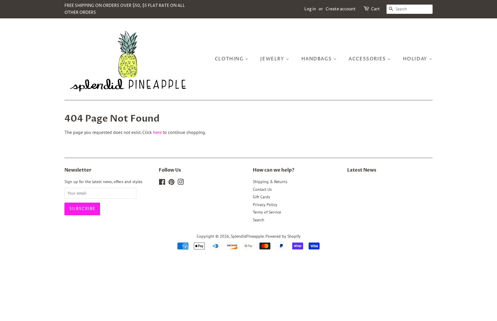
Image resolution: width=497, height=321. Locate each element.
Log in (310, 9)
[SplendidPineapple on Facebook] (162, 183)
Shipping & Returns (270, 181)
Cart (375, 9)
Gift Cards (261, 196)
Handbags (317, 59)
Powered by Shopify (283, 236)
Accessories (368, 59)
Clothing (230, 59)
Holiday (416, 59)
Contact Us (262, 189)
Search (258, 219)
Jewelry (273, 59)
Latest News (361, 170)
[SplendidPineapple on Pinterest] (171, 183)
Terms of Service (267, 212)
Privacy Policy (265, 204)
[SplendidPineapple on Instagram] (180, 183)
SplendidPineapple (247, 236)
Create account (341, 9)
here (157, 132)
